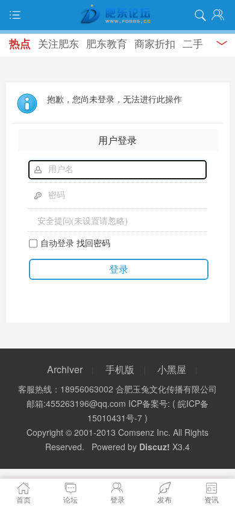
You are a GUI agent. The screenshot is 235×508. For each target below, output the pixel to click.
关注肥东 (58, 43)
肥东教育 (106, 43)
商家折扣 (154, 43)
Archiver (65, 369)
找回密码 (93, 243)
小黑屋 (171, 369)
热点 (20, 43)
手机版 (119, 369)
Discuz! (154, 447)
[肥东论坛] (117, 15)
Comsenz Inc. (144, 432)
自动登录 (57, 243)
